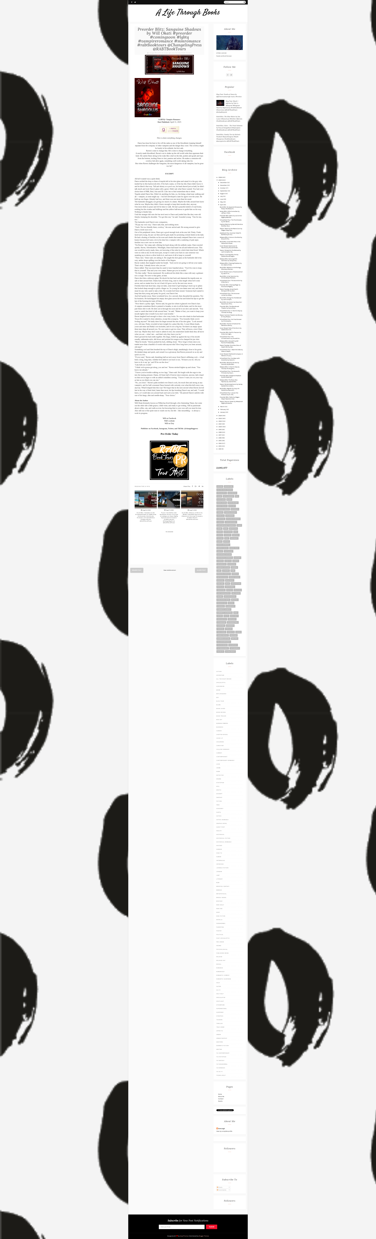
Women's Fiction (223, 638)
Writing (234, 638)
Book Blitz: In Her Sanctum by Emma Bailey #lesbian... (229, 277)
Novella (220, 586)
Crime (219, 528)
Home (220, 1094)
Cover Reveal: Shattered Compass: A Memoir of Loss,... (231, 354)
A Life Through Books (188, 12)
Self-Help (234, 616)
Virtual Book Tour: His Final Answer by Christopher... (231, 320)
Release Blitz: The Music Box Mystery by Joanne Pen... (228, 380)
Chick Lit (220, 515)
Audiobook (232, 493)
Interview (231, 564)
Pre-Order (178, 53)
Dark (225, 528)
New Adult (229, 580)
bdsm (219, 496)
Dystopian (228, 532)
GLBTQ (219, 541)
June (221, 199)
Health (219, 551)
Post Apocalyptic (223, 593)
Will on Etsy (169, 423)
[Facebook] (192, 486)
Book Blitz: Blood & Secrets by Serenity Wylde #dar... (229, 363)
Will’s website (169, 421)
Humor (235, 561)
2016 (220, 438)
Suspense (220, 625)
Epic (235, 532)
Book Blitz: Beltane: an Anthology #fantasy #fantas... (230, 268)
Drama (219, 532)
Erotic (219, 535)
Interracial (221, 564)
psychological (230, 596)
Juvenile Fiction (223, 567)
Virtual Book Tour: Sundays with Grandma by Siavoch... (230, 359)
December (223, 182)
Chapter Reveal (230, 512)
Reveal (231, 603)
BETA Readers (228, 496)
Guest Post (234, 548)
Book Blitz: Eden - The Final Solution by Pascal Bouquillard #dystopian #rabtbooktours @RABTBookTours (229, 128)
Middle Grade (234, 577)
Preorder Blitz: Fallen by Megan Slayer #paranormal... (230, 398)
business (234, 509)
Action (219, 486)
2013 (220, 446)
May (221, 202)
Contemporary (231, 522)
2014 (220, 443)
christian (220, 519)
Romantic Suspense (224, 612)
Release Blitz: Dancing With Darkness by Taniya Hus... (228, 259)
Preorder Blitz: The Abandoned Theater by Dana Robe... (229, 307)
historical (228, 551)
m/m (173, 53)
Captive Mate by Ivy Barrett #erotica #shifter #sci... (231, 225)
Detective (233, 528)
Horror (220, 561)
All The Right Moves (224, 489)
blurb (229, 499)
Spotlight (232, 619)
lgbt (170, 53)
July (221, 196)
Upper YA (231, 632)
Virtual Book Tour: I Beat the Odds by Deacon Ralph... (231, 350)
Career (219, 512)
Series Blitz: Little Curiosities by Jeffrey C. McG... (230, 212)
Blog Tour (221, 499)
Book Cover (221, 502)
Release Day (221, 603)
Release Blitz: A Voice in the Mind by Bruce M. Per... (231, 238)
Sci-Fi (226, 616)
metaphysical (222, 577)
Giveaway (234, 538)
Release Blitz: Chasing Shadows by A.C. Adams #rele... (231, 264)
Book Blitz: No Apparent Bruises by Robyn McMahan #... (231, 208)
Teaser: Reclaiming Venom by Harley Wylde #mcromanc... (231, 385)
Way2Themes (184, 1236)
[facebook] (131, 2)
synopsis (230, 625)
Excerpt (166, 53)
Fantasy (236, 535)
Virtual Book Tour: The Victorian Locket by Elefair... (230, 294)
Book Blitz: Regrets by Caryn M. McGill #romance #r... (229, 389)
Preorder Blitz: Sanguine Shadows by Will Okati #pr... (230, 376)
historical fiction (224, 554)
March (222, 406)
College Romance (233, 519)
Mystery (220, 580)
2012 (220, 449)
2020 (220, 427)
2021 (220, 424)
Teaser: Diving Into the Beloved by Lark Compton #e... (230, 251)
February (223, 409)
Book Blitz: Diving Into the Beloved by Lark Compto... (230, 298)
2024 (220, 415)
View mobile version (170, 570)
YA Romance (234, 648)
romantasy (230, 606)
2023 (220, 418)
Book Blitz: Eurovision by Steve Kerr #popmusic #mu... (231, 303)
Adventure (228, 486)
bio (237, 496)
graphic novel (222, 548)
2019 (220, 429)
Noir (227, 583)
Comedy (220, 522)
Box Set (232, 506)
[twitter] (135, 2)
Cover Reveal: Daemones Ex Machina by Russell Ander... (229, 246)
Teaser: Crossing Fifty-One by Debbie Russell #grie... (229, 255)
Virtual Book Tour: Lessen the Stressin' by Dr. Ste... (229, 393)
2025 (220, 180)
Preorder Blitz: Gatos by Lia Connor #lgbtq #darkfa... (231, 216)
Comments (222, 1190)
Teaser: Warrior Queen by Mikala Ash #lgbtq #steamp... (231, 402)
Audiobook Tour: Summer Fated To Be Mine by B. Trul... (230, 234)
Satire (219, 616)
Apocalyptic (221, 493)
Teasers (220, 629)
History (237, 557)
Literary (226, 570)
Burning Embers (223, 509)
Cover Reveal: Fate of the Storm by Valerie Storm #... (230, 329)
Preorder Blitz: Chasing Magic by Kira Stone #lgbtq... (230, 285)
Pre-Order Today (169, 434)
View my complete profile (224, 1131)
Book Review (233, 502)
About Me (221, 1096)
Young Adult (230, 651)
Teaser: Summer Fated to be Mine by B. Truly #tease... (231, 316)
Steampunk (221, 622)
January (223, 412)
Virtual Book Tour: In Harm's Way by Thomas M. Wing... (231, 311)
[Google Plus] (195, 486)
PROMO (183, 53)
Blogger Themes (204, 1236)
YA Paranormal (222, 648)
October (223, 188)
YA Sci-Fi (220, 651)
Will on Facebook (169, 418)
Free (226, 538)
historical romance (224, 557)
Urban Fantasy (222, 635)
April (221, 205)
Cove (239, 525)
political (238, 590)
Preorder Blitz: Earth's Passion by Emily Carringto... (230, 333)
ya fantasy (233, 645)
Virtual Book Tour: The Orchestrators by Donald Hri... (230, 337)
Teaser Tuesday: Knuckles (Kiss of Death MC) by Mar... (230, 346)
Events (220, 1101)
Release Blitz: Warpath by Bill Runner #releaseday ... (229, 342)
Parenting (221, 590)
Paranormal (230, 586)
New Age (220, 583)
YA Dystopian (222, 645)
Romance (189, 53)
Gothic (226, 541)
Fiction (220, 538)
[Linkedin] (202, 486)
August (222, 193)
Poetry (229, 590)
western (233, 635)
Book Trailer (222, 506)
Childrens (230, 515)
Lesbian (234, 567)
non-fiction (236, 583)
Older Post (201, 570)
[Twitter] (199, 486)
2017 (220, 435)
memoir (235, 574)
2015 (220, 440)
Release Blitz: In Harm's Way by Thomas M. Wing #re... (229, 367)
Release (235, 599)
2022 (220, 421)
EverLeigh (221, 1128)
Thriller (229, 629)
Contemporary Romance (226, 525)
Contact (220, 1099)
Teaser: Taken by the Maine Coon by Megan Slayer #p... (231, 229)
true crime (221, 632)
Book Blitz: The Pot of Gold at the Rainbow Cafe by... (230, 324)
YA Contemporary (223, 641)
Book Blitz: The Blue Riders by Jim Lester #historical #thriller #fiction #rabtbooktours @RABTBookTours (229, 119)
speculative (221, 619)
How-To (228, 561)
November (223, 185)
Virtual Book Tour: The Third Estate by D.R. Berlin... (230, 220)
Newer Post (137, 570)
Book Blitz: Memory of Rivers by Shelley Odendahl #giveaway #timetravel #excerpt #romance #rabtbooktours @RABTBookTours (192, 516)
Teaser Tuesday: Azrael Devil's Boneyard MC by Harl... (229, 290)
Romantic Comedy (223, 609)
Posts (220, 1187)
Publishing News (223, 599)
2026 (220, 177)
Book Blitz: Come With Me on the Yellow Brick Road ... (230, 242)
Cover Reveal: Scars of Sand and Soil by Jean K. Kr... (231, 272)
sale (235, 612)
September (224, 191)
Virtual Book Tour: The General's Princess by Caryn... (230, 372)
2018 (220, 432)
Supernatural (233, 622)
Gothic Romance (223, 544)
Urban (238, 632)
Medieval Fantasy (223, 574)
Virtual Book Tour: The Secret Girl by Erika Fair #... (231, 281)
